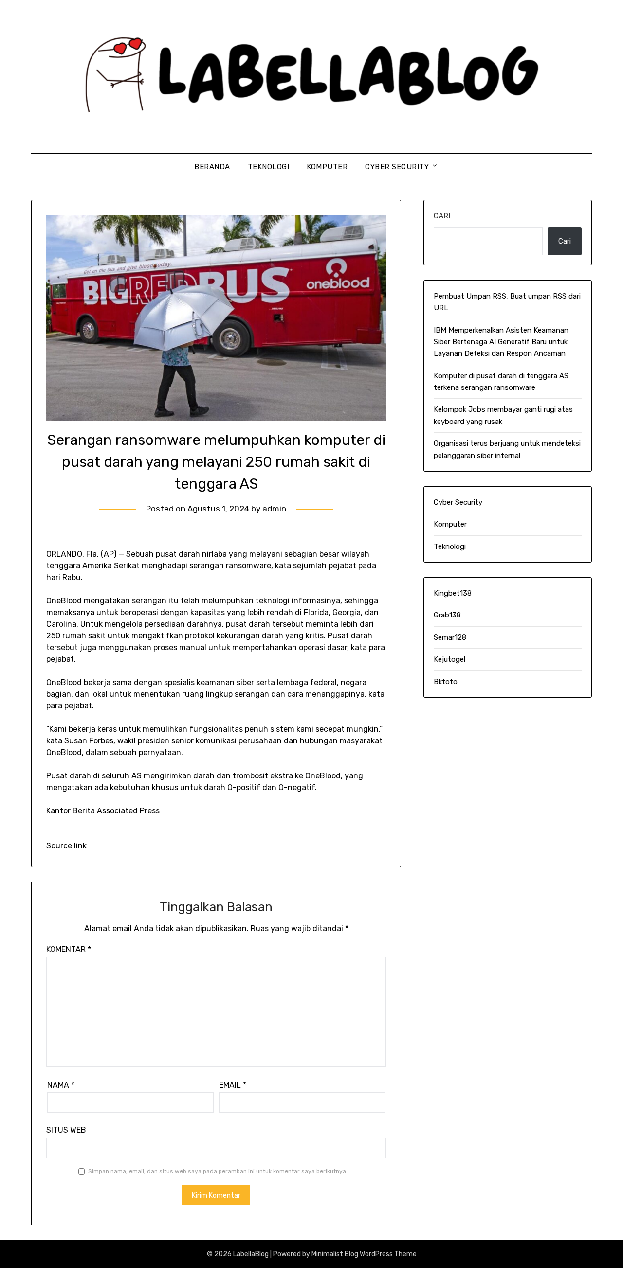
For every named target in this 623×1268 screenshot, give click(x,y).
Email (232, 1085)
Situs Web (66, 1130)
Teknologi (269, 166)
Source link (66, 845)
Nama (60, 1085)
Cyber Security (397, 166)
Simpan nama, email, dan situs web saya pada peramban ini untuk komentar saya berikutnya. (218, 1171)
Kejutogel (449, 659)
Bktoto (446, 681)
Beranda (212, 166)
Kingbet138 (453, 593)
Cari (442, 215)
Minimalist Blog (335, 1254)
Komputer (327, 166)
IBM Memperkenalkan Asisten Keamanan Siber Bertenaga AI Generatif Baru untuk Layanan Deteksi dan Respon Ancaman (501, 342)
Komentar (68, 949)
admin (274, 508)
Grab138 (447, 615)
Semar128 (450, 637)
